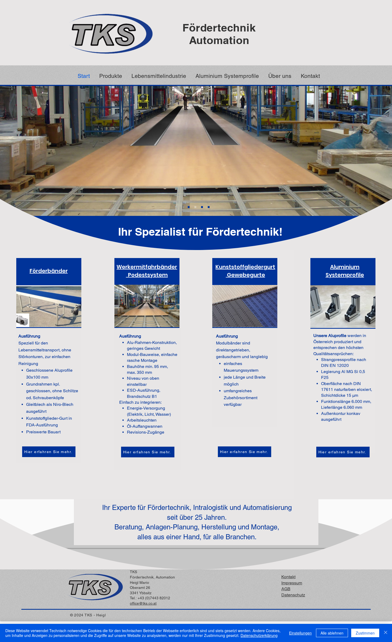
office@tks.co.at (143, 603)
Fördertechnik (218, 27)
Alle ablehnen (332, 633)
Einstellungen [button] (300, 633)
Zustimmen (365, 633)
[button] (110, 76)
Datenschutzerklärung (259, 635)
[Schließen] (385, 633)
